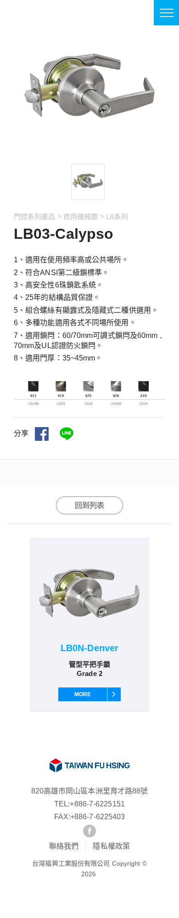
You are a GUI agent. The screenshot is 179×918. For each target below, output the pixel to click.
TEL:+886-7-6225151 (89, 804)
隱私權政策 (111, 846)
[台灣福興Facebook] (89, 831)
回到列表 (89, 505)
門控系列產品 (35, 216)
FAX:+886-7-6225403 (89, 817)
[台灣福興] (89, 765)
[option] (88, 182)
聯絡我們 (63, 846)
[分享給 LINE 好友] (66, 434)
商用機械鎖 (80, 216)
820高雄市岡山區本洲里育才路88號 (89, 791)
